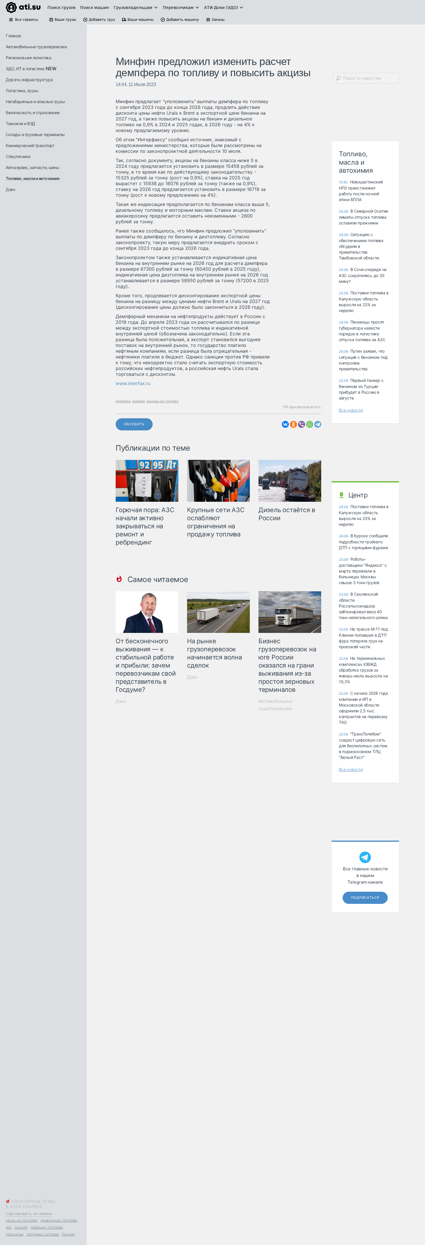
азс (9, 1227)
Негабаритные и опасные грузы (35, 101)
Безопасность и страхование (33, 112)
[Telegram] (317, 424)
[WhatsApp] (309, 424)
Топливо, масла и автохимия (32, 178)
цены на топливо (22, 1220)
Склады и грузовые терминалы (35, 134)
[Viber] (301, 424)
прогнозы (14, 1234)
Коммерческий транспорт (30, 145)
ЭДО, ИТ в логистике (25, 68)
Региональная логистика (28, 57)
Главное (13, 35)
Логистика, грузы (22, 90)
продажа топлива (42, 1234)
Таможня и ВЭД (20, 123)
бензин (68, 1234)
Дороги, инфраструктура (29, 79)
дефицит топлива (46, 1227)
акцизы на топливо (163, 401)
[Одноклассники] (293, 424)
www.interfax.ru (133, 383)
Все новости (351, 410)
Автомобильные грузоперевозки (36, 46)
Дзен (10, 189)
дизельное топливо (58, 1220)
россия (20, 1227)
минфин (138, 401)
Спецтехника (18, 156)
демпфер (123, 401)
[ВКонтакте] (285, 424)
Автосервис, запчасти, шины (32, 167)
